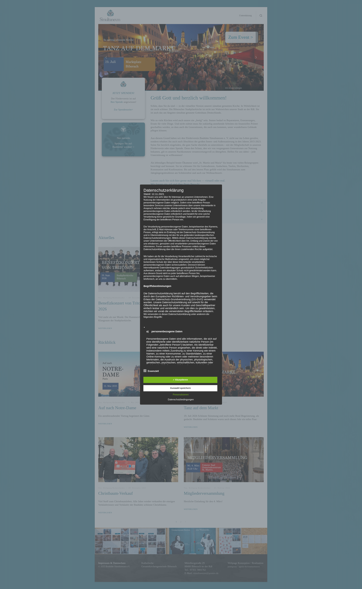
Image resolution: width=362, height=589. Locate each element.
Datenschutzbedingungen (181, 399)
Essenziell (153, 371)
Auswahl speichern (180, 388)
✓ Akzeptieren (180, 380)
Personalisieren (181, 394)
